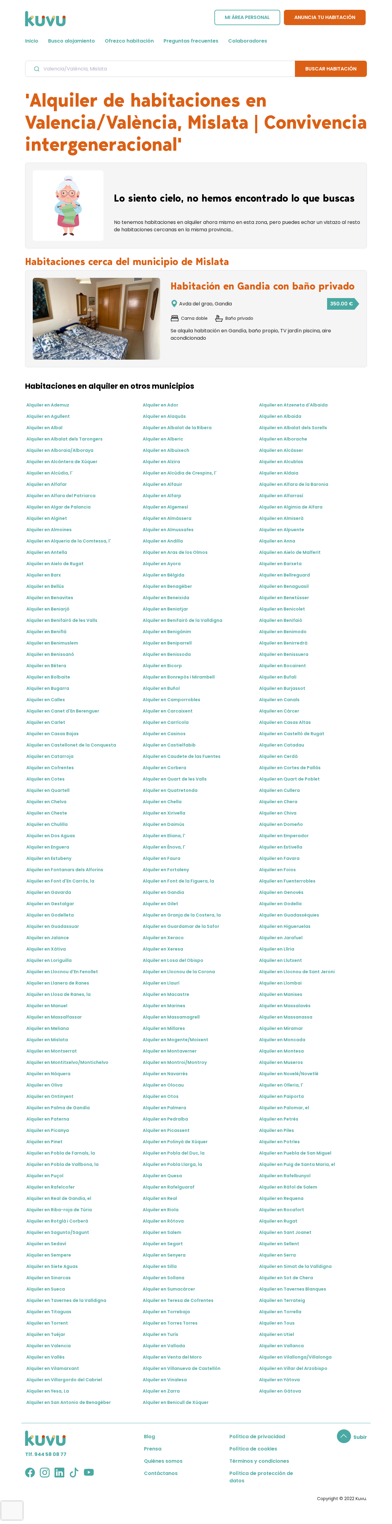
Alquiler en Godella (280, 904)
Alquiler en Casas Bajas (52, 734)
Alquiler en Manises (280, 994)
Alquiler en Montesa (281, 1051)
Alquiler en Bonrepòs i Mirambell (179, 677)
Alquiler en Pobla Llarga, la (172, 1164)
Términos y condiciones (259, 1461)
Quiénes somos (163, 1461)
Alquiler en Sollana (163, 1278)
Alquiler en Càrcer (279, 711)
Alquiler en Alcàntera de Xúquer (61, 462)
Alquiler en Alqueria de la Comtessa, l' (68, 541)
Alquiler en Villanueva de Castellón (182, 1368)
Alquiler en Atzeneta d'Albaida (293, 405)
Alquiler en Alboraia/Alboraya (59, 450)
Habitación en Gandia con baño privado (263, 286)
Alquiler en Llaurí (161, 983)
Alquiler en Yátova (279, 1380)
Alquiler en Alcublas (281, 462)
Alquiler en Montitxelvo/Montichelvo (67, 1062)
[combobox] (160, 69)
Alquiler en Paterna (47, 1119)
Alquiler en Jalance (47, 938)
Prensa (152, 1448)
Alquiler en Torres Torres (170, 1323)
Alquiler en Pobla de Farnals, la (60, 1153)
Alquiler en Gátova (280, 1391)
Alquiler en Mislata (47, 1040)
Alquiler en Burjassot (282, 688)
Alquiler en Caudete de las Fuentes (182, 756)
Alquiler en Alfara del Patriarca (61, 496)
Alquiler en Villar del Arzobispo (293, 1368)
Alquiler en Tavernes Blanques (292, 1289)
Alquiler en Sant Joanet (285, 1232)
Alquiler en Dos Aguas (50, 836)
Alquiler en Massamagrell (171, 1017)
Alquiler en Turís (160, 1334)
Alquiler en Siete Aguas (52, 1266)
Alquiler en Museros (281, 1062)
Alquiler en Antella (46, 552)
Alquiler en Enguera (47, 847)
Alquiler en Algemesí (165, 507)
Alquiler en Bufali (277, 677)
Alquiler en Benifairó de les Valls (61, 620)
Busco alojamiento (71, 40)
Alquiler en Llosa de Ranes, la (58, 994)
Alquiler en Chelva (46, 802)
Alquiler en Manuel (46, 1006)
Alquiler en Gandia (163, 892)
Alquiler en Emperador (284, 836)
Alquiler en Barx (43, 575)
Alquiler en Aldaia (278, 473)
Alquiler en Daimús (163, 824)
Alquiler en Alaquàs (164, 416)
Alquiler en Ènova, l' (164, 847)
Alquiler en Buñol (161, 688)
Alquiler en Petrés (278, 1119)
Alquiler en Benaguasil (284, 586)
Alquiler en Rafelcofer (50, 1187)
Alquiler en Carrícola (166, 722)
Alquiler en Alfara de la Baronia (293, 484)
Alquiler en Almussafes (168, 530)
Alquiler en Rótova (163, 1221)
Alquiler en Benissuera (283, 654)
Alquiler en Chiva (277, 813)
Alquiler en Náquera (48, 1074)
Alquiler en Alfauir (162, 484)
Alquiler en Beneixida (166, 598)
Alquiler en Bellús (45, 586)
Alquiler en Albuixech (166, 450)
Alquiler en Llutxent (280, 960)
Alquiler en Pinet (44, 1142)
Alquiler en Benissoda (167, 654)
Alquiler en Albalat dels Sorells (293, 428)
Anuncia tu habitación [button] (324, 17)
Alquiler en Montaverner (170, 1051)
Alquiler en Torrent (47, 1323)
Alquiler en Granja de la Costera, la (182, 915)
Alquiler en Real (160, 1198)
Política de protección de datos (261, 1477)
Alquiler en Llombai (280, 983)
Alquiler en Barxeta (280, 564)
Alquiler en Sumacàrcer (169, 1289)
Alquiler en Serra (277, 1255)
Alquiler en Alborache (283, 439)
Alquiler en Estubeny (48, 858)
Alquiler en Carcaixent (168, 711)
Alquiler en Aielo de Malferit (290, 552)
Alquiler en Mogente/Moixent (175, 1040)
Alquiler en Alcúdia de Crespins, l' (180, 473)
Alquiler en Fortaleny (166, 870)
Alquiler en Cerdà (278, 756)
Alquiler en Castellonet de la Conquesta (71, 745)
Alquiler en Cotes (45, 779)
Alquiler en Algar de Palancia (58, 507)
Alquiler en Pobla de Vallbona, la (62, 1164)
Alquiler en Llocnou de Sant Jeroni (297, 972)
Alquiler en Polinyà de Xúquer (175, 1142)
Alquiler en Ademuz (47, 405)
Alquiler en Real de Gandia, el (58, 1198)
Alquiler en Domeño (281, 824)
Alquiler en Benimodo (283, 632)
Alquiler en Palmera (164, 1108)
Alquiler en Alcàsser (281, 450)
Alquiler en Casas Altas (285, 722)
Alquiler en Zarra (161, 1391)
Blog (149, 1436)
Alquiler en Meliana (47, 1028)
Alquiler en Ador (160, 405)
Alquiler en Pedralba (165, 1119)
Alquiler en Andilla (163, 541)
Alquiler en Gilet (160, 904)
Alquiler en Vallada (164, 1346)
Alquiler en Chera (278, 802)
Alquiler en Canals (279, 700)
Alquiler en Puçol (44, 1176)
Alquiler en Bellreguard (284, 575)
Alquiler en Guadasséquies (289, 915)
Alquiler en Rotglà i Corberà (57, 1221)
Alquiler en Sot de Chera (286, 1278)
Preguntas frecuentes (191, 40)
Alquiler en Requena (281, 1198)
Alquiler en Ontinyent (50, 1096)
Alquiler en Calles (45, 700)
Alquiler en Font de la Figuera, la (178, 881)
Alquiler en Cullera (279, 790)
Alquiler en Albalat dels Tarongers (64, 439)
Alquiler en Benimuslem (52, 643)
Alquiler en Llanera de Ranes (57, 983)
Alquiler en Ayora (162, 564)
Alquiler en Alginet (46, 518)
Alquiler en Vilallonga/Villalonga (295, 1357)
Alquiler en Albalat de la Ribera (177, 428)
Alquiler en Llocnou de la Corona (179, 972)
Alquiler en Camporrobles (171, 700)
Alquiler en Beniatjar (165, 609)
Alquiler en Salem (162, 1232)
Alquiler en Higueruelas (285, 926)
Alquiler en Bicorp (162, 666)
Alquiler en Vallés (45, 1357)
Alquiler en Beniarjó (48, 609)
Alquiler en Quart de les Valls (175, 779)
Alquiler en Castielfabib (169, 745)
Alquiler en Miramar (281, 1028)
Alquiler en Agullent (48, 416)
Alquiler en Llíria (276, 949)
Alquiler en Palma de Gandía (58, 1108)
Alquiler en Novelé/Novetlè (288, 1074)
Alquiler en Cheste (46, 813)
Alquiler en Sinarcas (48, 1278)
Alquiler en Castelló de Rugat (291, 734)
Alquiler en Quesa (162, 1176)
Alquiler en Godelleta (50, 915)
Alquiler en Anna (277, 541)
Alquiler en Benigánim (167, 632)
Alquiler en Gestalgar (50, 904)
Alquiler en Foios (277, 870)
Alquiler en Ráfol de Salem (288, 1187)
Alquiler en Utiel (276, 1334)
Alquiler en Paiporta (281, 1096)
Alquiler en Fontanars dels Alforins (64, 870)
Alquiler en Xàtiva (46, 949)
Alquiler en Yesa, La (47, 1391)
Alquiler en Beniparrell (167, 643)
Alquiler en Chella (162, 802)
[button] (352, 1437)
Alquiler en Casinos (164, 734)
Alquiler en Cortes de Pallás (290, 768)
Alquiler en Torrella (280, 1312)
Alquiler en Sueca (45, 1289)
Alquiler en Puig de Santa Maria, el (297, 1164)
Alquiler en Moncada (282, 1040)
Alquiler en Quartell (48, 790)
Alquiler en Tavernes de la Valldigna (66, 1300)
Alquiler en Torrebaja (166, 1312)
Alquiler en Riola (161, 1210)
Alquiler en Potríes (279, 1142)
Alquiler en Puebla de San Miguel (295, 1153)
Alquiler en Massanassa (285, 1017)
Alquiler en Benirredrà (283, 643)
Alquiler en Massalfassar (54, 1017)
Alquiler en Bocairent (282, 666)
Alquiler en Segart (163, 1244)
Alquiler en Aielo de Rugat (55, 564)
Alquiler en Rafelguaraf (168, 1187)
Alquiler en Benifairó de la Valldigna (182, 620)
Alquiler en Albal (44, 428)
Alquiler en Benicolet (282, 609)
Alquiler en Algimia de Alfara (290, 507)
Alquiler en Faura (161, 858)
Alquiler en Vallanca (281, 1346)
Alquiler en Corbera (164, 768)
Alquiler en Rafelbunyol (285, 1176)
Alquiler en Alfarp (162, 496)
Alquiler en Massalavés (285, 1006)
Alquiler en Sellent (279, 1244)
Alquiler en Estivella (280, 847)
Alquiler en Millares (164, 1028)
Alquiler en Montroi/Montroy (175, 1062)
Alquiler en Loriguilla (49, 960)
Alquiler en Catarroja (50, 756)
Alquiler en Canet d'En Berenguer (62, 711)
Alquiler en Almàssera (167, 518)
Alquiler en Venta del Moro (172, 1357)
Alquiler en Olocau (163, 1085)
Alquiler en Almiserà (281, 518)
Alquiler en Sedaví (46, 1244)
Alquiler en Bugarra (47, 688)
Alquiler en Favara (279, 858)
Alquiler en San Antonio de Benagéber (68, 1402)
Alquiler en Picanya (47, 1130)
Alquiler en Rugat (278, 1221)
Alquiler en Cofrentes (50, 768)
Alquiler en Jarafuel (281, 938)
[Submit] (36, 69)
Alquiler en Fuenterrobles (287, 881)
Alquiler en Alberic (163, 439)
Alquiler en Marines (164, 1006)
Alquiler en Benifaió (280, 620)
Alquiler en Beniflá (46, 632)
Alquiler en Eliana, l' (164, 836)
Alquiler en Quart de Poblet (289, 779)
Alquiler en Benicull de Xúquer (176, 1402)
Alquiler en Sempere (48, 1255)
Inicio (31, 40)
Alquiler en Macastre (166, 994)
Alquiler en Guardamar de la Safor (181, 926)
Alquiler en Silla (160, 1266)
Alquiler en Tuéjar (45, 1334)
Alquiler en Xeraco (163, 938)
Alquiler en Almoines (49, 530)
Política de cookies (253, 1448)
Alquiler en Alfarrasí (281, 496)
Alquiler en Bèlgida (163, 575)
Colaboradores (247, 40)
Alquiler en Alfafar (46, 484)
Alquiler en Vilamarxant (52, 1368)
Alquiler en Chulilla (47, 824)
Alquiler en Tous (277, 1323)
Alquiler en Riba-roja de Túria (59, 1210)
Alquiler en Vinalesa (165, 1380)
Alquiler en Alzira (161, 462)
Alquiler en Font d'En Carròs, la (60, 881)
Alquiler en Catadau (281, 745)
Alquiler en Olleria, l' (281, 1085)
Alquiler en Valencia (48, 1346)
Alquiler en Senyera (164, 1255)
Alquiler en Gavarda (48, 892)
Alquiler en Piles (276, 1130)
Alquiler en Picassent (166, 1130)
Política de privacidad (257, 1436)
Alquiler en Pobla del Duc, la (174, 1153)
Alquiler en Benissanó (50, 654)
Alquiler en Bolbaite (48, 677)
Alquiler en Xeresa (163, 949)
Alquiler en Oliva (44, 1085)
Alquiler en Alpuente (281, 530)
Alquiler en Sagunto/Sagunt (57, 1232)
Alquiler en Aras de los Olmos (175, 552)
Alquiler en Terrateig (282, 1300)
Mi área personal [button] (247, 17)
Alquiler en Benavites (49, 598)
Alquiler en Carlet (45, 722)
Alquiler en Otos (161, 1096)
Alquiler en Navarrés (165, 1074)
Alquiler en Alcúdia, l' (49, 473)
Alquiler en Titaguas (48, 1312)
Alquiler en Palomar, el (284, 1108)
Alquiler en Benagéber (167, 586)
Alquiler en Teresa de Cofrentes (178, 1300)
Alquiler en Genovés (281, 892)
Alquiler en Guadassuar (52, 926)
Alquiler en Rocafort (281, 1210)
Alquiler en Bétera (46, 666)
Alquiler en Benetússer (284, 598)
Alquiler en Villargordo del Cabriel (64, 1380)
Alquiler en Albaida (280, 416)
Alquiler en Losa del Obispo (173, 960)
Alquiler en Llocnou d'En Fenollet (62, 972)
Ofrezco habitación (129, 40)
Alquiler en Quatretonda (170, 790)
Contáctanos (161, 1473)
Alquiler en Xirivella (164, 813)
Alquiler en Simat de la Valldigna (295, 1266)
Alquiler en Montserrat (51, 1051)
